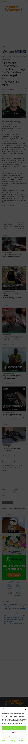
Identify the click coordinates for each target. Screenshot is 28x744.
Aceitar (14, 728)
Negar (14, 732)
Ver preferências (14, 736)
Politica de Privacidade (4, 741)
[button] (25, 709)
